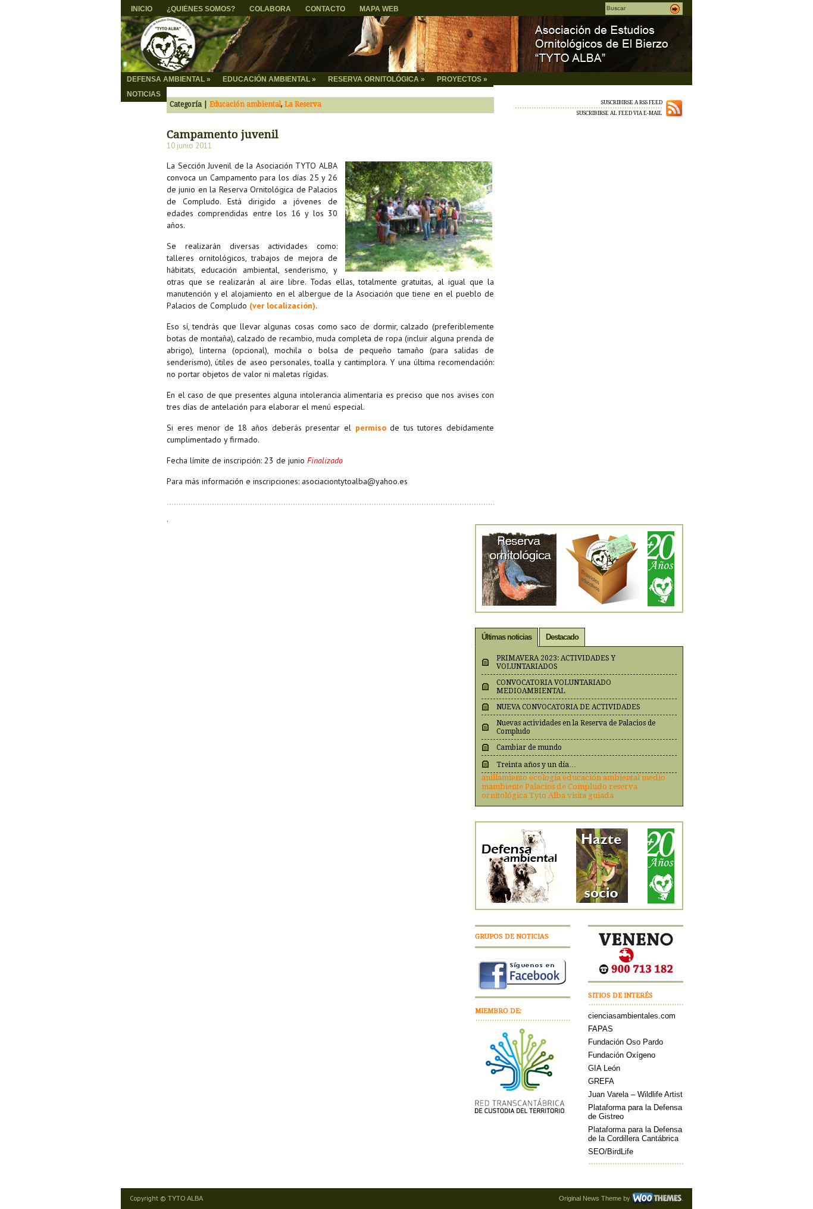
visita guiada (590, 795)
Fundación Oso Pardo (625, 1041)
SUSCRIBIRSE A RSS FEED (631, 102)
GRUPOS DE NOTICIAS (512, 936)
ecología (545, 777)
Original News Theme (590, 1198)
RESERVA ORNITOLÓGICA (376, 79)
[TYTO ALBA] (236, 43)
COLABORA (270, 9)
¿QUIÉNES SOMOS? (201, 9)
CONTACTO (325, 9)
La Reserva (302, 104)
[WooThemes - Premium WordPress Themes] (656, 1198)
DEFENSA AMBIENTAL (169, 79)
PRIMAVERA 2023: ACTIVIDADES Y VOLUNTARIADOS (555, 662)
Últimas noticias (506, 636)
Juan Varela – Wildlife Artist (635, 1094)
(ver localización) (282, 305)
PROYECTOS (462, 79)
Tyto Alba (547, 795)
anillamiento (504, 777)
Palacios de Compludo (566, 786)
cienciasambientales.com (632, 1015)
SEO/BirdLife (610, 1151)
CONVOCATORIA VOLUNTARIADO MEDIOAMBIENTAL (553, 686)
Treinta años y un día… (536, 765)
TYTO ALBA (185, 1198)
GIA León (604, 1068)
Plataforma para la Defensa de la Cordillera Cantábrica (635, 1134)
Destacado (562, 636)
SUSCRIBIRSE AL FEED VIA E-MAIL (619, 113)
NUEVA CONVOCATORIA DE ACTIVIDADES (568, 707)
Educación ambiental (245, 104)
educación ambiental (601, 777)
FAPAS (600, 1028)
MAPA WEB (379, 9)
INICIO (141, 9)
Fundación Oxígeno (621, 1055)
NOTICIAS (144, 94)
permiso (370, 427)
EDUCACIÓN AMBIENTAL (269, 79)
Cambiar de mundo (529, 747)
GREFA (601, 1081)
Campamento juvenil (223, 134)
